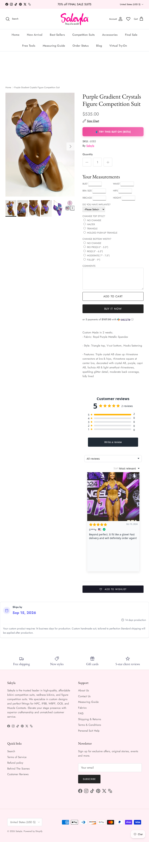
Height (117, 197)
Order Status (81, 46)
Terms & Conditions (89, 725)
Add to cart (113, 296)
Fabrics (82, 708)
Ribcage (87, 197)
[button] (113, 319)
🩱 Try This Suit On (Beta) (113, 132)
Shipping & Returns (89, 719)
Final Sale (131, 35)
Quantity (87, 154)
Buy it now (113, 309)
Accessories (110, 35)
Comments (88, 266)
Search (11, 751)
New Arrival (34, 35)
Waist (116, 183)
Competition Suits (83, 35)
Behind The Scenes (18, 769)
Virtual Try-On (118, 46)
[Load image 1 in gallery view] (39, 145)
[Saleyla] (74, 19)
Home (15, 35)
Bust (85, 183)
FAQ (80, 713)
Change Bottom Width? (96, 239)
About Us (83, 690)
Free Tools (28, 46)
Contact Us (84, 696)
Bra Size (87, 190)
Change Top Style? (93, 216)
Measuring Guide (54, 46)
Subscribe (89, 779)
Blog (99, 46)
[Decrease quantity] (86, 162)
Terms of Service (17, 757)
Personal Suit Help (89, 731)
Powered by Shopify (33, 831)
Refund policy (15, 763)
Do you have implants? (96, 204)
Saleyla (90, 146)
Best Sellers (57, 35)
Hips (115, 190)
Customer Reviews (18, 774)
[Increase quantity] (108, 162)
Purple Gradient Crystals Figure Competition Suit (37, 87)
